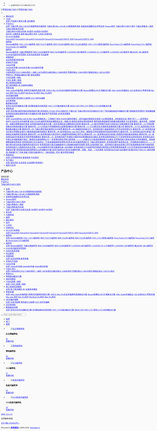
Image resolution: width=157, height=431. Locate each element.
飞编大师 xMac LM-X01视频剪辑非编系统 (24, 191)
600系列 (49, 210)
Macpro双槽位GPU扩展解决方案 (101, 294)
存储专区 (10, 228)
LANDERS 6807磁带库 (81, 246)
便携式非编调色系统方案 (39, 294)
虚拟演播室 (11, 279)
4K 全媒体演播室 (30, 289)
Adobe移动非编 (41, 266)
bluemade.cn (35, 428)
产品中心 (5, 182)
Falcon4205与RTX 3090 (68, 233)
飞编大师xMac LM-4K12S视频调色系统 (22, 194)
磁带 (8, 217)
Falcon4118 (53, 233)
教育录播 (24, 259)
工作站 (9, 225)
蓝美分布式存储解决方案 (21, 310)
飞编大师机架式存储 (15, 207)
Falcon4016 (34, 233)
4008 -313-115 (6, 414)
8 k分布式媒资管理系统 (16, 248)
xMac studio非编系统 (19, 294)
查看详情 (10, 341)
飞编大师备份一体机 (15, 204)
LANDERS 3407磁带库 (124, 246)
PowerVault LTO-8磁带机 (18, 241)
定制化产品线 (12, 261)
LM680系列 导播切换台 (72, 271)
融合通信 (10, 220)
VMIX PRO (11, 269)
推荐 (8, 319)
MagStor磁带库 (16, 246)
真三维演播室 (16, 289)
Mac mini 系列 (12, 297)
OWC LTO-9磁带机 (31, 238)
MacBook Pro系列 (36, 297)
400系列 (41, 210)
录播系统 (10, 256)
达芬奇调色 (11, 305)
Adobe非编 (10, 264)
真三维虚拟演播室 (14, 287)
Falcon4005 (15, 233)
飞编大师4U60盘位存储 (20, 210)
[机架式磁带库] (18, 380)
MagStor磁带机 (16, 238)
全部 (8, 21)
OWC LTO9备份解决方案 (63, 310)
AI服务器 (10, 215)
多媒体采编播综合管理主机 (17, 197)
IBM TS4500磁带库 (46, 246)
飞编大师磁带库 (30, 246)
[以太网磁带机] (18, 329)
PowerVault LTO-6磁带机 (124, 238)
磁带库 (9, 243)
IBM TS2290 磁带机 (83, 238)
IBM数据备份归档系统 (42, 310)
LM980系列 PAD (17, 271)
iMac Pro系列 (50, 297)
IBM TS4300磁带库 (62, 246)
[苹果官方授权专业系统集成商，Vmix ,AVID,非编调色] (78, 9)
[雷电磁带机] (17, 346)
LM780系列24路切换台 (51, 271)
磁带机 (9, 235)
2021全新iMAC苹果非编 (144, 294)
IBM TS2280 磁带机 (66, 238)
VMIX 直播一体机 (18, 284)
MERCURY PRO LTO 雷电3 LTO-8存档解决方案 (95, 310)
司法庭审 (10, 253)
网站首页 (10, 16)
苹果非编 (10, 292)
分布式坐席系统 (13, 251)
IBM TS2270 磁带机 (48, 238)
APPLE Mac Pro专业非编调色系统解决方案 (68, 294)
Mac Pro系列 (23, 297)
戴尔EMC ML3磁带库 (143, 246)
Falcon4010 (24, 233)
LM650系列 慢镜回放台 (92, 271)
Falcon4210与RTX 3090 (88, 233)
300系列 (34, 210)
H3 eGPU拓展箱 (13, 230)
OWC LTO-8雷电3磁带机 (103, 238)
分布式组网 (15, 302)
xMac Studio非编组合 (125, 294)
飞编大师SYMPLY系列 (11, 184)
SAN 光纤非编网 (42, 302)
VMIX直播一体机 (13, 281)
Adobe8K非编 (28, 266)
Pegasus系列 (11, 199)
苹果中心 (10, 274)
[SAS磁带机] (16, 363)
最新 (8, 324)
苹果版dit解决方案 (14, 276)
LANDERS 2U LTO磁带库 (102, 246)
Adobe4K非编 (16, 266)
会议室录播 (15, 259)
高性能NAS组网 (27, 302)
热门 (8, 322)
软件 (8, 222)
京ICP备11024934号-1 (10, 423)
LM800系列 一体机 (33, 271)
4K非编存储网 (12, 300)
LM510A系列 (108, 271)
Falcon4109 (44, 233)
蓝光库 (9, 212)
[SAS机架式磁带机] (19, 397)
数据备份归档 (12, 307)
